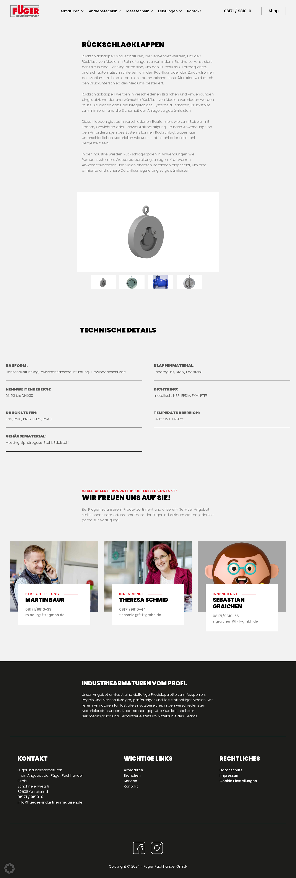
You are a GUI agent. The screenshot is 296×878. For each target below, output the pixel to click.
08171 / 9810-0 (237, 11)
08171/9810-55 (226, 615)
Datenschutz (231, 770)
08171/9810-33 (38, 609)
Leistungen (168, 11)
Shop (274, 10)
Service (130, 780)
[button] (9, 868)
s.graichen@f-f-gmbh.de (235, 621)
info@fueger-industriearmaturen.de (50, 802)
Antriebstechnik (103, 11)
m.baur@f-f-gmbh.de (45, 614)
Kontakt (194, 10)
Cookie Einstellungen (238, 780)
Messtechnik (137, 11)
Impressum (229, 775)
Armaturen (70, 11)
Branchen (132, 775)
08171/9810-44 (132, 609)
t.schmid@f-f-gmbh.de (140, 614)
